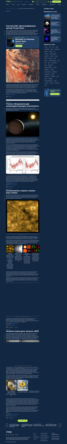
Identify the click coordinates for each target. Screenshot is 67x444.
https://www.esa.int (15, 323)
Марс (49, 62)
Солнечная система (48, 67)
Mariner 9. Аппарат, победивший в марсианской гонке (54, 23)
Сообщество (56, 1)
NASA (52, 49)
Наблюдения (31, 4)
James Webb (47, 49)
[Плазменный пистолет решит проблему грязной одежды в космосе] (47, 39)
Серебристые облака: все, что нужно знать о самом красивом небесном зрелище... (55, 17)
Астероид (46, 53)
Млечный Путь (54, 62)
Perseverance (57, 49)
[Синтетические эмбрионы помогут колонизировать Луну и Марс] (47, 31)
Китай (55, 58)
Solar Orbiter (11, 327)
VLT (54, 51)
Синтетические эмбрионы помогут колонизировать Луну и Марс (55, 32)
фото (46, 85)
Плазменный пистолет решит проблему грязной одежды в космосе (55, 39)
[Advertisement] (22, 19)
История (50, 58)
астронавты (47, 76)
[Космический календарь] (48, 1)
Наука (18, 4)
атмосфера (53, 76)
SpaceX (46, 51)
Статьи (13, 4)
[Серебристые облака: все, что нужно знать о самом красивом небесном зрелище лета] (47, 16)
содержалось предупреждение (30, 368)
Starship (50, 51)
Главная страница (9, 8)
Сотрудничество (52, 4)
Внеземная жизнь (53, 53)
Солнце (16, 327)
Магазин (59, 4)
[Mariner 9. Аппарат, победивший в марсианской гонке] (47, 24)
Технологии (24, 4)
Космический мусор (52, 60)
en (27, 1)
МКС (45, 62)
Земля (10, 96)
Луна (58, 60)
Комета (46, 60)
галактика (50, 78)
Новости (7, 4)
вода (57, 76)
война (46, 78)
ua (25, 1)
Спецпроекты (44, 4)
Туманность (47, 69)
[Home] (8, 1)
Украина (37, 4)
